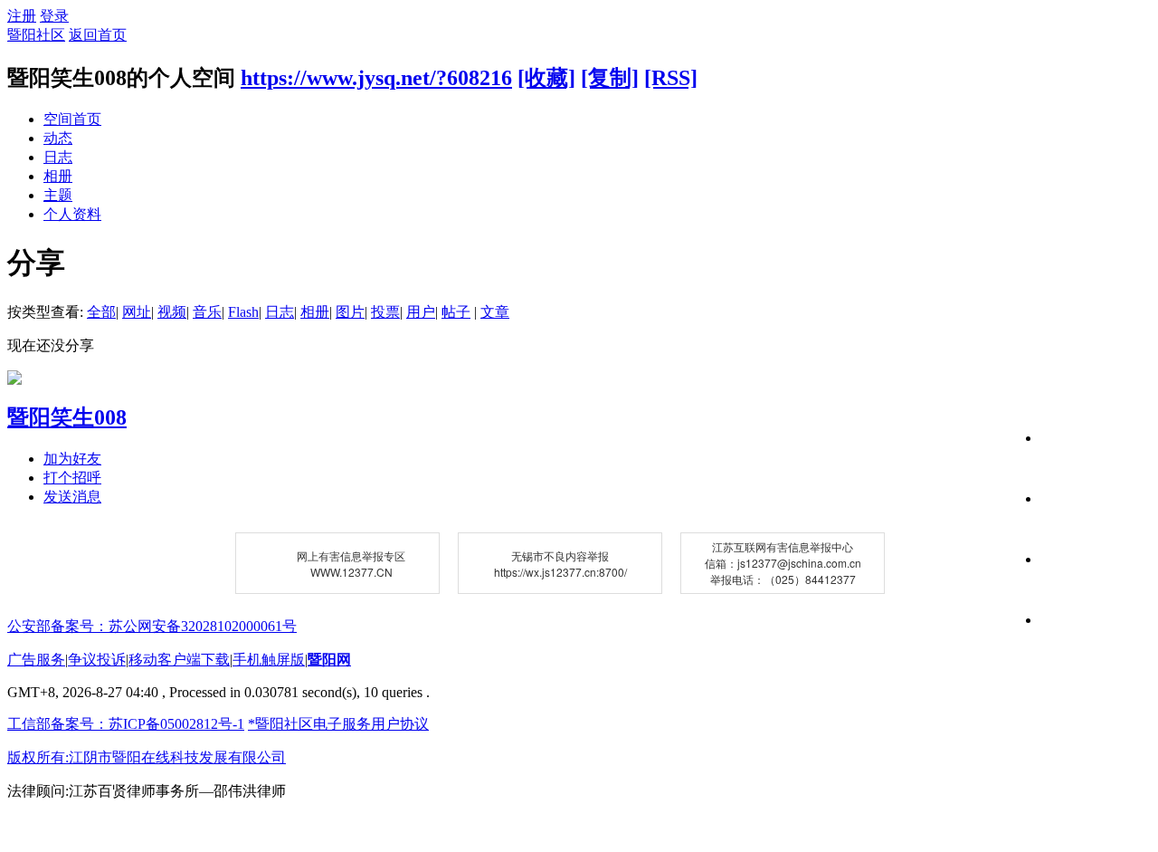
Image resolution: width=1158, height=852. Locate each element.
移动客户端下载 (179, 659)
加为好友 (72, 458)
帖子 (455, 312)
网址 (136, 312)
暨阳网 (329, 659)
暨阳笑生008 (67, 417)
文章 (494, 312)
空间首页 (72, 119)
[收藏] (546, 78)
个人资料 (72, 214)
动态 (57, 138)
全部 (101, 312)
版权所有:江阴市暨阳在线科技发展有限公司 (146, 757)
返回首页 (98, 35)
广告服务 (36, 659)
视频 (171, 312)
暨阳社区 (36, 35)
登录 (54, 16)
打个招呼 (72, 477)
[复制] (610, 78)
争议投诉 (97, 659)
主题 (57, 195)
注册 (21, 16)
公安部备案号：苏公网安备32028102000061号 (152, 626)
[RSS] (671, 78)
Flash (243, 312)
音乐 (207, 312)
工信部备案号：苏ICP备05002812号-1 (125, 724)
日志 (57, 157)
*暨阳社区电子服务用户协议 (338, 724)
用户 (420, 312)
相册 (57, 176)
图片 (350, 312)
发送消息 (72, 496)
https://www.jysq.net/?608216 (376, 78)
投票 (385, 312)
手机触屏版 (269, 659)
